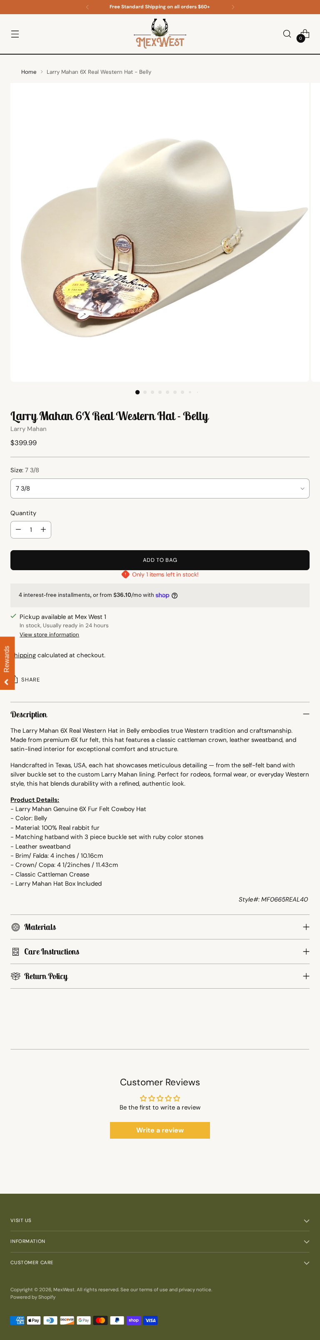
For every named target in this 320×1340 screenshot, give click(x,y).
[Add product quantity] (43, 529)
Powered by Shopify (32, 1297)
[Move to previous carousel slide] (11, 1045)
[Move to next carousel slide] (308, 1045)
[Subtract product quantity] (18, 529)
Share (30, 679)
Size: (24, 470)
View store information (49, 634)
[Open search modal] (287, 34)
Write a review (160, 1130)
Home (29, 71)
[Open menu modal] (14, 34)
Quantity (23, 513)
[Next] (233, 7)
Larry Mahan (28, 429)
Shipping (23, 655)
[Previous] (87, 7)
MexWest (64, 1290)
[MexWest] (160, 34)
